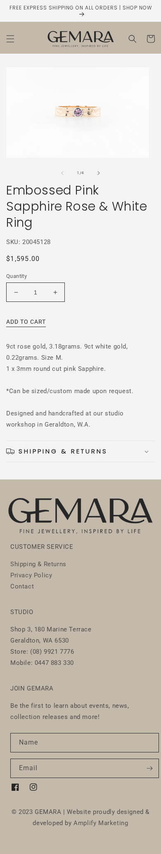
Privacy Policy (31, 575)
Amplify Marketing (100, 823)
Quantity (16, 276)
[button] (10, 39)
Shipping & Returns (38, 564)
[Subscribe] (149, 768)
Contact (22, 586)
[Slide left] (62, 173)
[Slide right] (99, 173)
